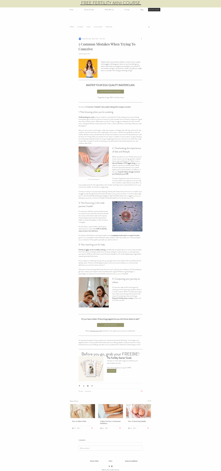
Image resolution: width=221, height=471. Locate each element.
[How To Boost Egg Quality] (138, 411)
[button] (127, 8)
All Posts (72, 27)
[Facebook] (109, 466)
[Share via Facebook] (79, 386)
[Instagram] (112, 466)
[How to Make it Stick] (82, 411)
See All (149, 401)
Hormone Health (98, 27)
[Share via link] (92, 386)
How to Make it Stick (79, 421)
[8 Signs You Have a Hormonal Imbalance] (110, 411)
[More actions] (141, 39)
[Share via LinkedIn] (88, 386)
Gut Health (80, 27)
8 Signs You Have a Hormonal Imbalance (110, 422)
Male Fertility (109, 27)
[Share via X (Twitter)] (83, 386)
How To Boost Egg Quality (137, 421)
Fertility (88, 27)
